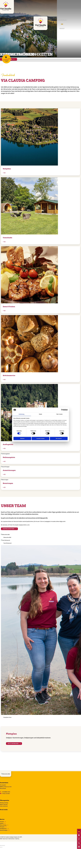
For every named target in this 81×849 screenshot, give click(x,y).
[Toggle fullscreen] (3, 845)
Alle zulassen (59, 438)
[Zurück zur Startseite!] (40, 26)
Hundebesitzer (3, 828)
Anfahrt (2, 823)
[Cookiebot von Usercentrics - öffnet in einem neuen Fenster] (62, 410)
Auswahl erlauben (40, 438)
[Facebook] (1, 812)
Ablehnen (22, 438)
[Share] (1, 845)
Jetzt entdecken (13, 743)
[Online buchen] (6, 63)
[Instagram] (0, 812)
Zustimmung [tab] (21, 414)
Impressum (5, 838)
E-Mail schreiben (6, 793)
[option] (40, 60)
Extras (19, 28)
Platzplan (2, 826)
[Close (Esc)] (0, 845)
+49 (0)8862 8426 (6, 792)
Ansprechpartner (9, 528)
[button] (4, 65)
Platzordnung (3, 825)
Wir (62, 24)
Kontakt (62, 28)
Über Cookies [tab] (59, 414)
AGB (1, 838)
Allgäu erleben (62, 19)
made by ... (17, 838)
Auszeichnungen (3, 830)
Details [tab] (40, 414)
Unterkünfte (19, 24)
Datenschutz (11, 838)
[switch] (33, 433)
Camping (19, 19)
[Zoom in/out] (4, 845)
